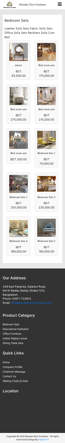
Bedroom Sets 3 (46, 197)
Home (6, 362)
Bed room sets (46, 65)
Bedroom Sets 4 (18, 241)
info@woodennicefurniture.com (31, 302)
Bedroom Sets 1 (46, 153)
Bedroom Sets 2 (18, 197)
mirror (18, 65)
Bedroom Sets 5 (46, 241)
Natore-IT (44, 439)
